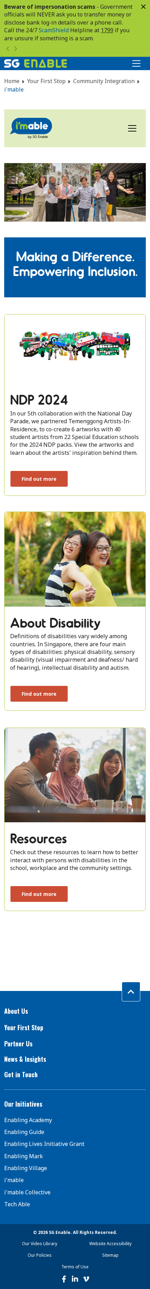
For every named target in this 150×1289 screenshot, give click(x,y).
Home (12, 81)
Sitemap (110, 1255)
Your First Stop (46, 81)
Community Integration (104, 81)
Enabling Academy (28, 1120)
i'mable (14, 1180)
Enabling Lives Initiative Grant (44, 1144)
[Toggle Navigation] (136, 63)
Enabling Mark (23, 1156)
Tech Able (17, 1204)
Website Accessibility (110, 1244)
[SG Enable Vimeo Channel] (86, 1279)
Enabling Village (25, 1168)
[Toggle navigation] (132, 128)
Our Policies (40, 1255)
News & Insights (25, 1059)
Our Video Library (39, 1244)
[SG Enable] (35, 63)
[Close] (143, 6)
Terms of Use (75, 1267)
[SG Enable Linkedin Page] (75, 1279)
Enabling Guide (24, 1132)
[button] (75, 1011)
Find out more (39, 478)
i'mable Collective (27, 1192)
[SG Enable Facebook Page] (63, 1279)
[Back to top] (131, 991)
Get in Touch (21, 1074)
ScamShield (54, 30)
